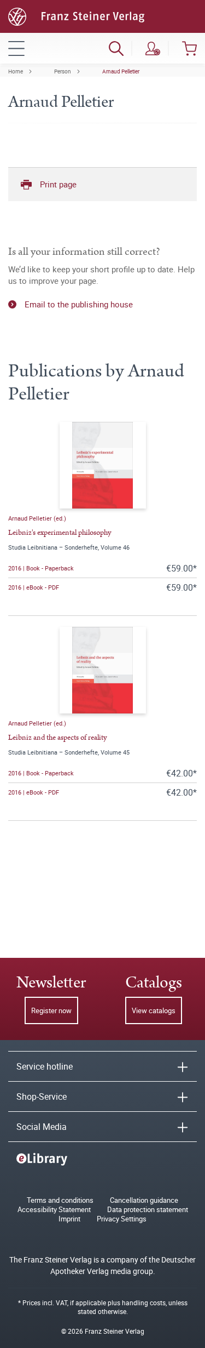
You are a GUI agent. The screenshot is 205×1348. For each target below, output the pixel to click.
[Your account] (152, 48)
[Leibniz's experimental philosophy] (103, 465)
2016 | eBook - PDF (33, 587)
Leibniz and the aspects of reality (57, 737)
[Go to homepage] (76, 15)
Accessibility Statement (54, 1209)
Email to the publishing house (79, 304)
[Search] (116, 48)
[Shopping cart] (189, 48)
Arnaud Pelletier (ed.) (37, 518)
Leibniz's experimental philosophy (59, 533)
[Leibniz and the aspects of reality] (103, 670)
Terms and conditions (60, 1200)
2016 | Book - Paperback (41, 568)
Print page (58, 184)
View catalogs (153, 1010)
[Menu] (16, 48)
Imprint (69, 1219)
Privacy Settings (122, 1219)
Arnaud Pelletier (120, 71)
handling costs (144, 1302)
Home (15, 71)
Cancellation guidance (144, 1200)
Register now (51, 1010)
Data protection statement (147, 1209)
